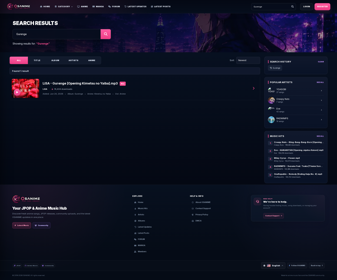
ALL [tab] (19, 60)
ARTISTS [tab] (73, 60)
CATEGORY (64, 6)
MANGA (100, 6)
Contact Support (272, 216)
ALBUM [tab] (55, 60)
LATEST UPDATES (137, 6)
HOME (46, 6)
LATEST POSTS (162, 6)
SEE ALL (320, 82)
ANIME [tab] (91, 60)
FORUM (116, 6)
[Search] (292, 6)
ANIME (84, 6)
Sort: (232, 60)
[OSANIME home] (20, 6)
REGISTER (322, 6)
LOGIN (306, 6)
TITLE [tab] (37, 60)
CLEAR (321, 62)
